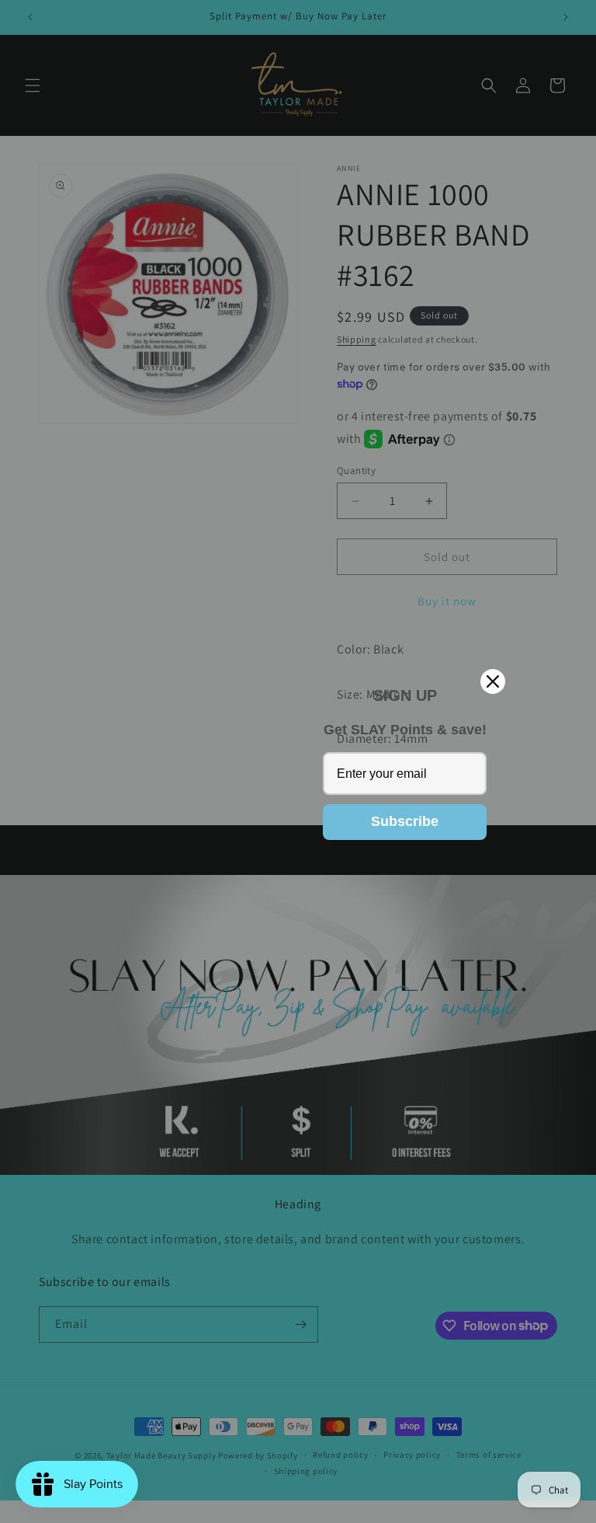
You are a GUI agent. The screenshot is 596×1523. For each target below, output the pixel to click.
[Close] (492, 681)
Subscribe (404, 821)
